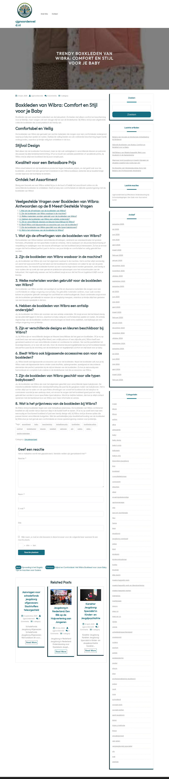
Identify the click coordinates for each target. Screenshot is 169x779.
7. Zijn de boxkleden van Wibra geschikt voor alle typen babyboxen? (48, 227)
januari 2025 (117, 323)
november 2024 (118, 333)
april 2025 (116, 307)
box (113, 466)
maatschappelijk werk (120, 580)
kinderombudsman (119, 559)
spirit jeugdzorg (118, 715)
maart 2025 (116, 312)
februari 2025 (117, 317)
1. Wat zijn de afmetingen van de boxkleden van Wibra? (42, 210)
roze (114, 694)
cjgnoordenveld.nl (25, 23)
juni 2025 (116, 297)
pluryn (114, 668)
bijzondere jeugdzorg (120, 461)
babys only (116, 456)
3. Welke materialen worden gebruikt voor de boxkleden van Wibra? (48, 216)
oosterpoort (116, 637)
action (114, 419)
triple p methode (118, 725)
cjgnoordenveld (118, 195)
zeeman (115, 762)
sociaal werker (118, 710)
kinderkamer (31, 429)
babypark (116, 450)
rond (114, 689)
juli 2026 (115, 229)
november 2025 (118, 271)
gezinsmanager (118, 502)
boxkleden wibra (90, 424)
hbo (113, 518)
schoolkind (116, 699)
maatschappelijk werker (121, 591)
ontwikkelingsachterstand (122, 632)
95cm (114, 414)
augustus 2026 (118, 224)
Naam (21, 494)
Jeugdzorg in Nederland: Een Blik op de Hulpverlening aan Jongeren (61, 614)
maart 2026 (116, 250)
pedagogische (117, 658)
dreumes (115, 487)
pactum (115, 648)
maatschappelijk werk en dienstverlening (128, 585)
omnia (114, 627)
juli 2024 (115, 354)
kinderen (115, 554)
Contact (55, 14)
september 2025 (118, 281)
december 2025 (118, 266)
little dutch (116, 575)
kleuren (43, 429)
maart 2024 (116, 374)
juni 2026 (116, 234)
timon (114, 720)
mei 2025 (116, 302)
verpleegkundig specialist (122, 746)
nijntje (114, 622)
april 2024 (116, 369)
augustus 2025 (118, 286)
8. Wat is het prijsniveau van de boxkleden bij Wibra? (41, 230)
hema (114, 523)
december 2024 (118, 328)
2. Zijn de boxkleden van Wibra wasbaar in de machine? (42, 213)
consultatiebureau (119, 476)
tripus (114, 731)
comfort (20, 429)
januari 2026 (117, 260)
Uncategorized (30, 439)
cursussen (116, 482)
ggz (113, 508)
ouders (115, 642)
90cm (114, 409)
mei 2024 (116, 364)
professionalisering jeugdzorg (123, 679)
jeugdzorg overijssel (120, 539)
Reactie (22, 458)
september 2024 (118, 343)
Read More (31, 642)
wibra (88, 429)
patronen (63, 429)
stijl (72, 429)
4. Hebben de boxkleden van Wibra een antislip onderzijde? (44, 219)
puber (114, 684)
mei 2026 (116, 240)
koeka (114, 565)
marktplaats (116, 601)
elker (114, 492)
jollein (114, 544)
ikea (114, 528)
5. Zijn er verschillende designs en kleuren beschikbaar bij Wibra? (47, 222)
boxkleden (76, 424)
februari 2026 (117, 255)
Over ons (44, 14)
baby (36, 424)
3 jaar (114, 404)
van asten (116, 741)
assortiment (26, 424)
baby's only (116, 445)
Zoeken (131, 98)
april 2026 (116, 245)
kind (114, 549)
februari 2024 (117, 380)
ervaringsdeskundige (120, 497)
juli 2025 (115, 291)
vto (113, 751)
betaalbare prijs (62, 424)
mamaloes (116, 596)
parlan (114, 653)
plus (114, 674)
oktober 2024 (117, 338)
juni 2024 (116, 359)
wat (113, 757)
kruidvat (115, 570)
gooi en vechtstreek (120, 513)
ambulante (116, 430)
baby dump (116, 440)
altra (114, 425)
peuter (114, 663)
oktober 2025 (117, 276)
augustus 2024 (118, 349)
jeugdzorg (116, 533)
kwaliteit (53, 429)
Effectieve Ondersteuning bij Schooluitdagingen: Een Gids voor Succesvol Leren (130, 197)
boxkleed (115, 471)
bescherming (47, 424)
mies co (115, 611)
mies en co (116, 616)
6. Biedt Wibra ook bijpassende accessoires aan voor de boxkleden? (48, 224)
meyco (115, 606)
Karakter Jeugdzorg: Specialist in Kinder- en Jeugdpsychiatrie (90, 611)
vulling (80, 429)
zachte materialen (23, 433)
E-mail (21, 508)
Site (19, 523)
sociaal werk (117, 705)
